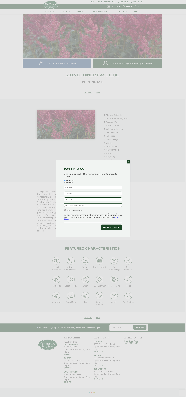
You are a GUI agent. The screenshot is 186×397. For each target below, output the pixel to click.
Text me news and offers (74, 210)
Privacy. (66, 219)
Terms (116, 217)
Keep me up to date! (111, 227)
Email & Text (70, 180)
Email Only (69, 182)
